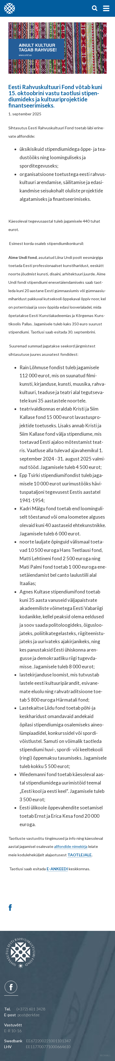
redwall (105, 1055)
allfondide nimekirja (70, 846)
